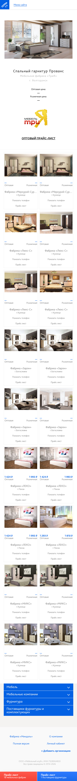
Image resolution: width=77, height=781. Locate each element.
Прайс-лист (20, 205)
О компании (55, 736)
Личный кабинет (56, 743)
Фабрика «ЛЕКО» (20, 487)
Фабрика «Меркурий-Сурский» (22, 193)
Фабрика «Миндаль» (21, 736)
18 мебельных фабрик (15, 776)
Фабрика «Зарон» (20, 370)
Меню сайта (20, 5)
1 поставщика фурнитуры (54, 776)
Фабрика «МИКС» (21, 605)
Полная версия (21, 743)
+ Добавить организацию (55, 750)
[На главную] (4, 4)
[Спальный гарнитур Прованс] (38, 39)
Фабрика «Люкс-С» (20, 252)
